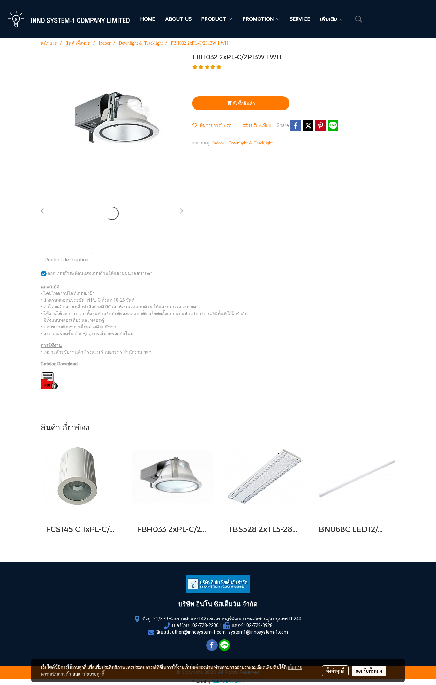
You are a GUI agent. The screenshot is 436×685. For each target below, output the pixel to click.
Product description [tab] (66, 260)
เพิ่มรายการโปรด (214, 125)
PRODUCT (214, 19)
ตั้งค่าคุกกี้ (335, 671)
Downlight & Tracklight (251, 143)
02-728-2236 (205, 625)
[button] (359, 19)
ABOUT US (178, 19)
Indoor (219, 143)
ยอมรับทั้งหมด (369, 671)
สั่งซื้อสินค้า (243, 103)
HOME (147, 19)
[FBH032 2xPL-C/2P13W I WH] (112, 126)
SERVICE (300, 19)
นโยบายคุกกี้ (93, 674)
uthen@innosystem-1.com (199, 632)
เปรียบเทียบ (259, 125)
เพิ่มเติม (329, 19)
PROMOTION (259, 19)
